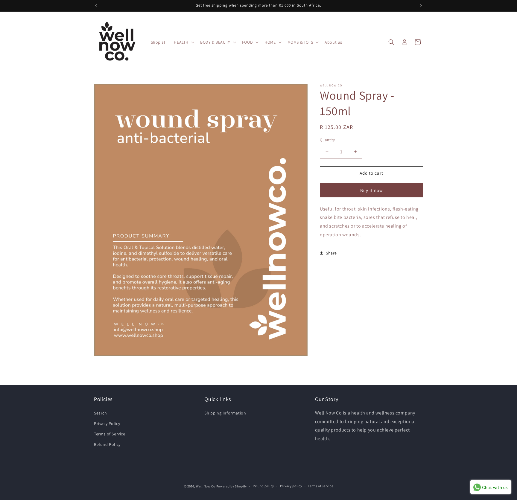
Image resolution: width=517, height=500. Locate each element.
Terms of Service (109, 434)
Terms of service (320, 486)
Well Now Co (205, 486)
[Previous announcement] (96, 5)
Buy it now (371, 190)
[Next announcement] (421, 5)
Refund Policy (107, 444)
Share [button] (331, 253)
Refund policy (263, 486)
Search (100, 413)
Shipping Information (225, 413)
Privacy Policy (107, 423)
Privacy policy (291, 486)
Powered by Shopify (231, 486)
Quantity (327, 139)
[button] (183, 42)
